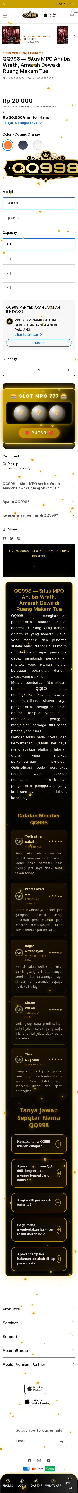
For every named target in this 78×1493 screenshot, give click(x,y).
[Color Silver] (37, 145)
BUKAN (12, 203)
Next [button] (74, 4)
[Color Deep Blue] (23, 145)
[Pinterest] (20, 539)
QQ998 (12, 218)
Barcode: (32, 78)
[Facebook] (6, 539)
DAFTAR (36, 1485)
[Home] (30, 15)
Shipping (24, 106)
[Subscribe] (62, 1441)
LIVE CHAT (68, 1485)
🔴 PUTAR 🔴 (39, 433)
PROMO (7, 1485)
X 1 (8, 244)
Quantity (10, 359)
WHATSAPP (53, 1485)
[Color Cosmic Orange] (8, 145)
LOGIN (22, 1485)
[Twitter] (13, 539)
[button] (5, 15)
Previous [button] (4, 4)
